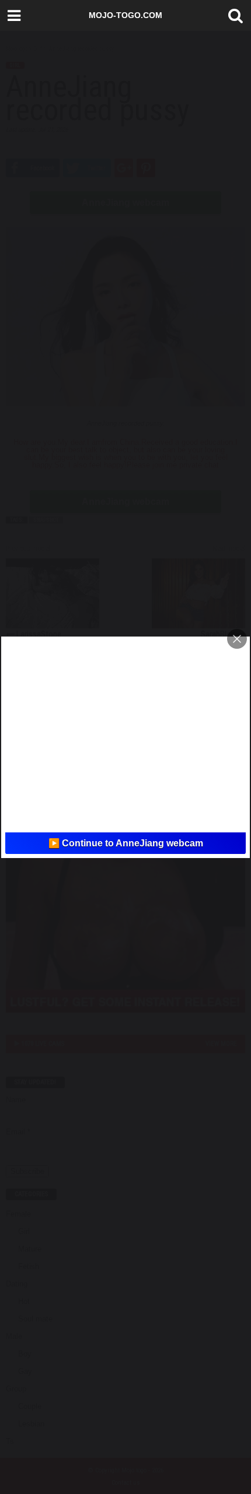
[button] (233, 16)
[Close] (237, 639)
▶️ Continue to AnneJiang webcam (125, 843)
